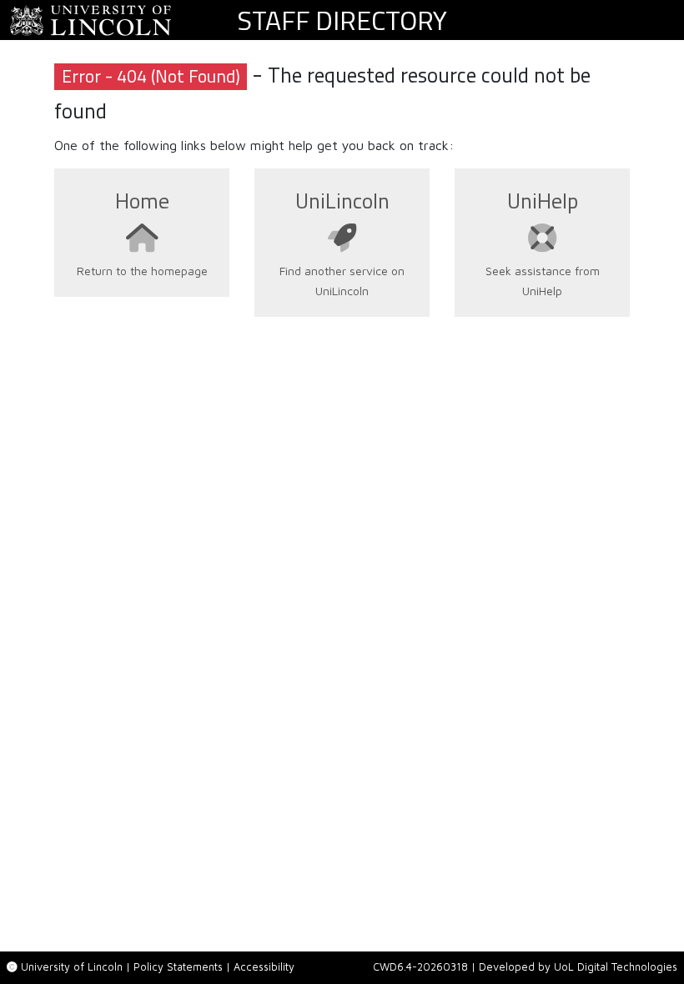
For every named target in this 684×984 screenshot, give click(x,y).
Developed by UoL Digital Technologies (578, 967)
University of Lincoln (72, 967)
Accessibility (264, 967)
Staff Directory (342, 20)
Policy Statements (178, 967)
